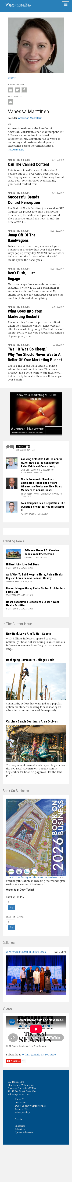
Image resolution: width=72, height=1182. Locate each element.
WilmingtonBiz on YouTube (39, 1054)
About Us (19, 1099)
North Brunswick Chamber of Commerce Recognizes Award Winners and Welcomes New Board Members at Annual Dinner (41, 485)
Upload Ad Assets (24, 1132)
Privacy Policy (22, 1112)
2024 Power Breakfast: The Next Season (26, 952)
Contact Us (20, 1102)
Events (18, 1119)
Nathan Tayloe (28, 514)
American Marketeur (30, 118)
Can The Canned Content (28, 164)
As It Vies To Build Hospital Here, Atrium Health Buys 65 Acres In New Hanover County (34, 576)
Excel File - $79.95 (15, 917)
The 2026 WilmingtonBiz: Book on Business (32, 877)
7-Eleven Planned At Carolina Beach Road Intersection (41, 552)
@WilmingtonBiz (36, 1105)
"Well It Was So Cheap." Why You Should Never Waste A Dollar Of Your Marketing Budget (35, 354)
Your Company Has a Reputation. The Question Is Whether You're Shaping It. (43, 506)
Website (12, 78)
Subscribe (20, 1125)
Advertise (20, 1129)
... (39, 184)
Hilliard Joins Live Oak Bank (22, 564)
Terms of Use (22, 1109)
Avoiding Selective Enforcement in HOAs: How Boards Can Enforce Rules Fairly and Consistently (41, 462)
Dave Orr (25, 470)
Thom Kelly (26, 494)
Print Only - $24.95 (15, 897)
